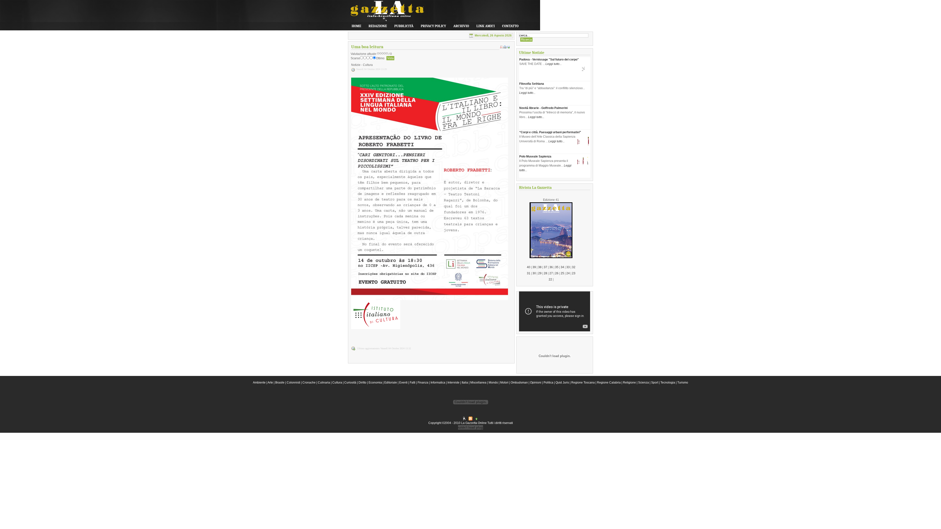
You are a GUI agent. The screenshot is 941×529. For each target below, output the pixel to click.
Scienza (643, 382)
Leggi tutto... (553, 64)
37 (545, 267)
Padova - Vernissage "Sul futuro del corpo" (549, 59)
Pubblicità (403, 26)
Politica (548, 382)
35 (556, 267)
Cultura (337, 382)
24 (568, 273)
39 (534, 267)
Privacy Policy (433, 26)
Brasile (280, 382)
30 (534, 273)
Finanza (423, 382)
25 (562, 273)
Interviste (453, 382)
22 (550, 279)
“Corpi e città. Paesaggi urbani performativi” (550, 132)
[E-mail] (508, 47)
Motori (504, 382)
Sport (654, 382)
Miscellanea (478, 382)
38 (540, 267)
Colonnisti (293, 382)
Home (356, 26)
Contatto (510, 26)
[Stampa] (504, 47)
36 (551, 267)
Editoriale (390, 382)
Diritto (362, 382)
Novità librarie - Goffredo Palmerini (543, 108)
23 (573, 273)
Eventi (403, 382)
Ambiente (259, 382)
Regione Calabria (609, 382)
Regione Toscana (583, 382)
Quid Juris (562, 382)
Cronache (309, 382)
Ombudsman (519, 382)
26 (556, 273)
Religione (629, 382)
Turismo (682, 382)
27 (551, 273)
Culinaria (324, 382)
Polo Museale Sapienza (535, 156)
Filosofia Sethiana (531, 83)
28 (545, 273)
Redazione (378, 26)
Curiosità (350, 382)
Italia (465, 382)
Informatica (438, 382)
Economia (375, 382)
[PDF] (501, 47)
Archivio (461, 26)
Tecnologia (667, 382)
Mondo (493, 382)
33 (568, 267)
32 (573, 267)
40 (528, 267)
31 (528, 273)
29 (540, 273)
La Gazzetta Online (384, 13)
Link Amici (485, 26)
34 (562, 267)
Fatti (412, 382)
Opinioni (535, 382)
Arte (270, 382)
